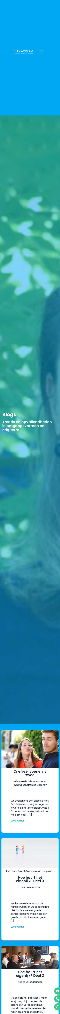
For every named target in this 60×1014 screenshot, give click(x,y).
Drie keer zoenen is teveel (30, 773)
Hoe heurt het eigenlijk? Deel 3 (30, 879)
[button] (41, 52)
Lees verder (17, 820)
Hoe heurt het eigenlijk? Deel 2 (30, 974)
